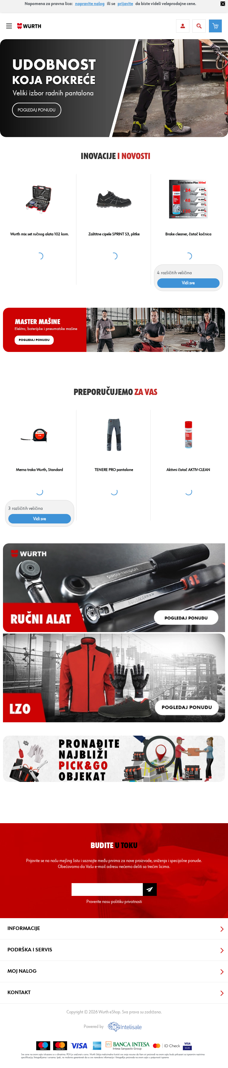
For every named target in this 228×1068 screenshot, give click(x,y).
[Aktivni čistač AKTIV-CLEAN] (188, 434)
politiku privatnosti (126, 901)
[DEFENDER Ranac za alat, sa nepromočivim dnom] (72, 199)
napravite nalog (89, 4)
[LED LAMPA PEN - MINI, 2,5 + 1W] (146, 199)
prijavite (125, 4)
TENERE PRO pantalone (114, 470)
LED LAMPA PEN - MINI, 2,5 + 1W (147, 234)
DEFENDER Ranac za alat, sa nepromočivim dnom (72, 236)
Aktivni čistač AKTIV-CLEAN (188, 470)
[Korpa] (215, 26)
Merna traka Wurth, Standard (39, 470)
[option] (114, 88)
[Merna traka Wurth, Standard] (39, 434)
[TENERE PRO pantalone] (113, 434)
